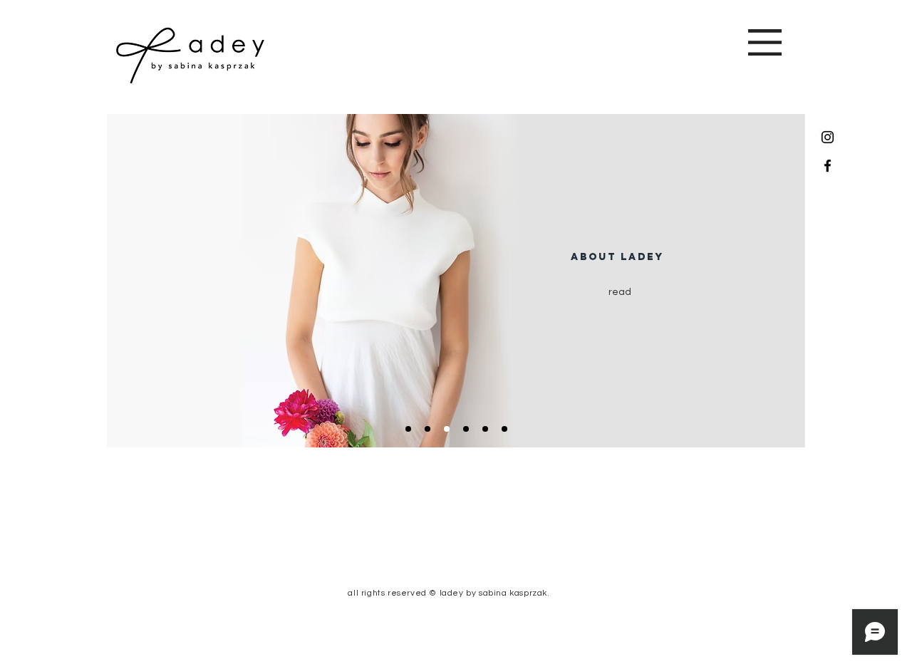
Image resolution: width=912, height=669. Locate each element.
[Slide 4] (466, 429)
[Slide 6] (504, 429)
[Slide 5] (485, 429)
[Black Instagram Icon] (827, 137)
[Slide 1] (408, 429)
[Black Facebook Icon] (827, 165)
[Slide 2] (427, 429)
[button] (765, 42)
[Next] (782, 281)
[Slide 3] (447, 429)
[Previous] (130, 281)
